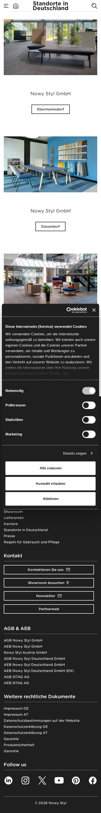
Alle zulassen (51, 468)
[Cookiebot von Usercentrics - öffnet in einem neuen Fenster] (66, 310)
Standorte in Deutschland (26, 530)
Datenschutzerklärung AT (25, 733)
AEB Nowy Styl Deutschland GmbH (34, 665)
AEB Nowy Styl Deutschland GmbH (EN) (39, 671)
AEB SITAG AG (16, 683)
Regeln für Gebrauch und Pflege (31, 542)
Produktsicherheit (19, 745)
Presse (9, 536)
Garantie (11, 739)
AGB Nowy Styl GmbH (23, 640)
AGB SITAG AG (16, 677)
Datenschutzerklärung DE (26, 727)
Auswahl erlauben (50, 483)
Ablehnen (50, 499)
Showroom (13, 512)
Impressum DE (16, 708)
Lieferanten (14, 518)
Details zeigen (74, 453)
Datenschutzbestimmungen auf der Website (42, 720)
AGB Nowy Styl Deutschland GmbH (34, 658)
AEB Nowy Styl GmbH (23, 646)
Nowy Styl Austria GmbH (25, 652)
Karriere (11, 524)
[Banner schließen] (94, 310)
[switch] (89, 405)
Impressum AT (16, 714)
